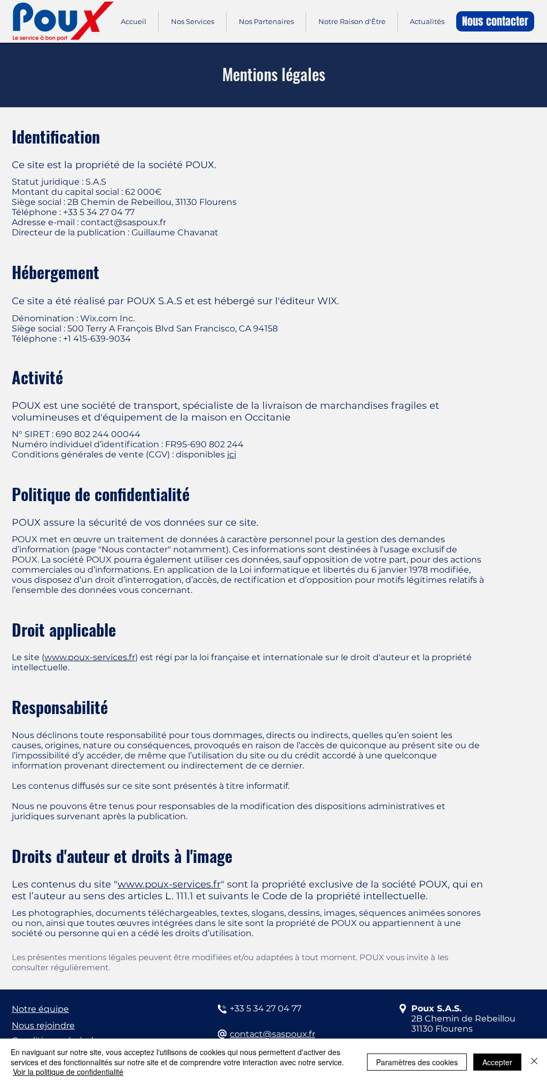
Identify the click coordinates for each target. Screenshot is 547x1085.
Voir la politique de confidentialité (68, 1071)
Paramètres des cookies (417, 1062)
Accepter (497, 1062)
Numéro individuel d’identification (86, 444)
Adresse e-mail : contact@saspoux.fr (89, 222)
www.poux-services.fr (89, 657)
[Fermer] (534, 1061)
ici (231, 454)
